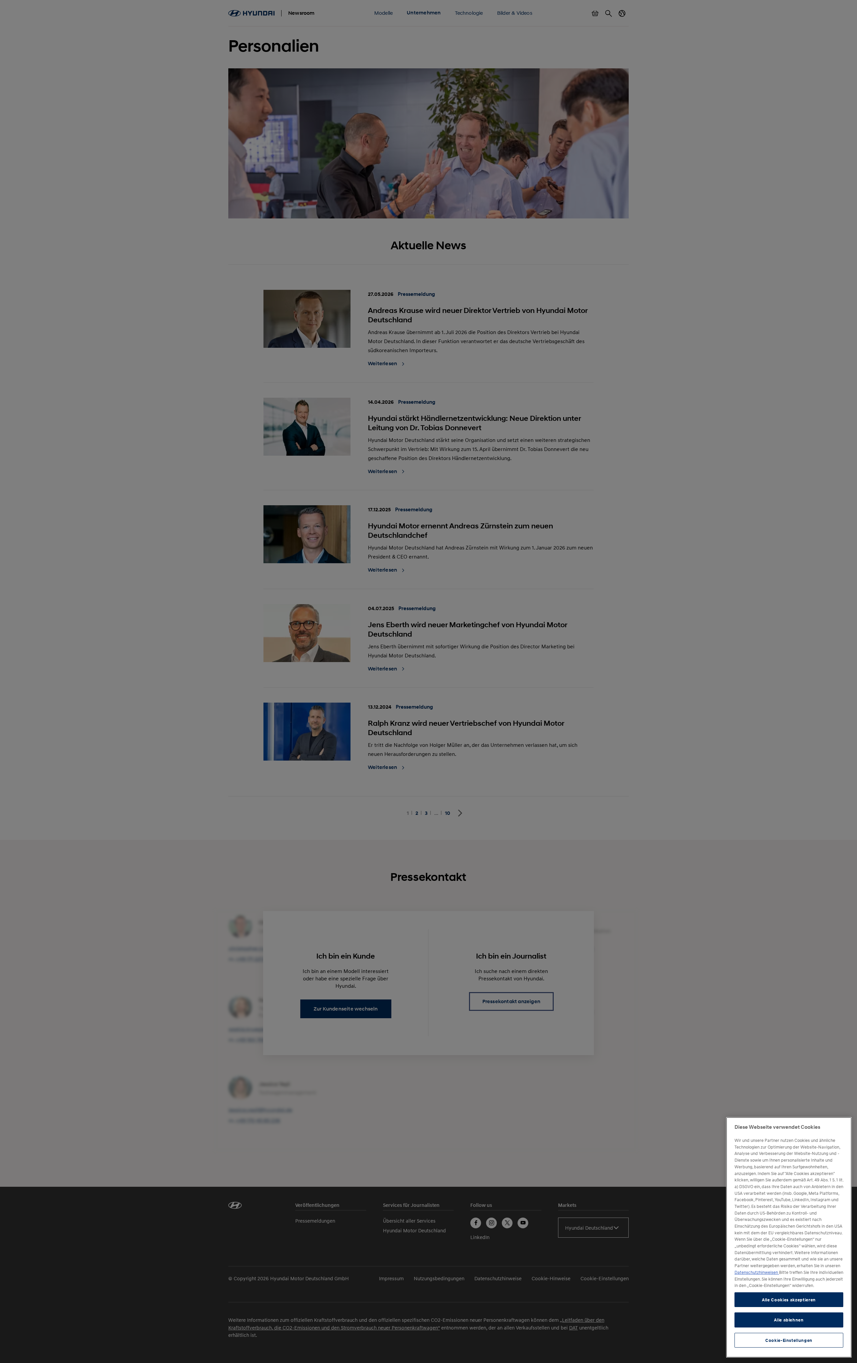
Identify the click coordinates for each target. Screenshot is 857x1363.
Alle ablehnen (789, 1319)
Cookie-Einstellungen (788, 1340)
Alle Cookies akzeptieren (789, 1299)
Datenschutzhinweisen (756, 1272)
